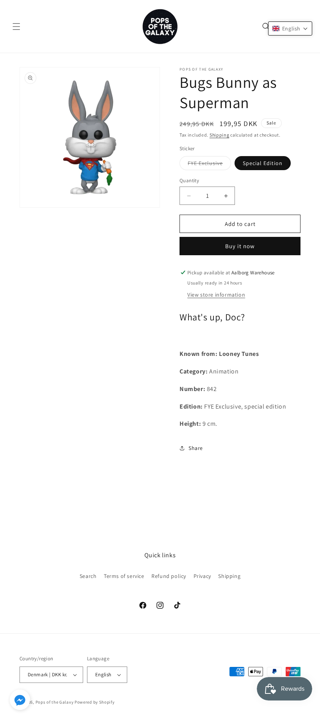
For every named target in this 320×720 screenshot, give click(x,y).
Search (88, 576)
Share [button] (195, 448)
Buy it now (240, 246)
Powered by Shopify (95, 702)
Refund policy (168, 576)
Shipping (219, 135)
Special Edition (263, 163)
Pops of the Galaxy (55, 702)
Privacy (202, 576)
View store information (216, 294)
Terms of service (124, 576)
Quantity (189, 180)
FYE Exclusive (209, 164)
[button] (16, 26)
